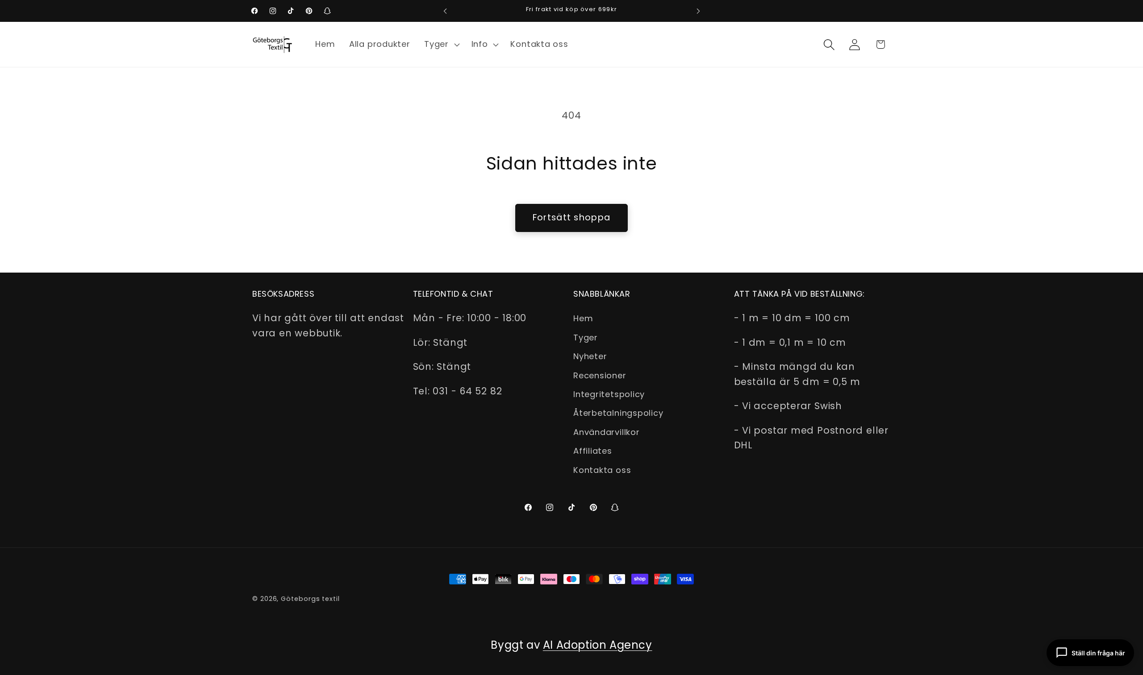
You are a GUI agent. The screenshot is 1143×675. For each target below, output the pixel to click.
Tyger (585, 337)
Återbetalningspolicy (618, 412)
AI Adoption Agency (597, 645)
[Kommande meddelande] (698, 11)
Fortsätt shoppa (572, 217)
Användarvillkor (606, 432)
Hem (583, 318)
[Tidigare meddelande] (445, 11)
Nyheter (590, 356)
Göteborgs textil (310, 598)
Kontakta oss (602, 470)
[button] (440, 45)
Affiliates (592, 450)
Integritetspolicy (609, 394)
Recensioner (599, 375)
